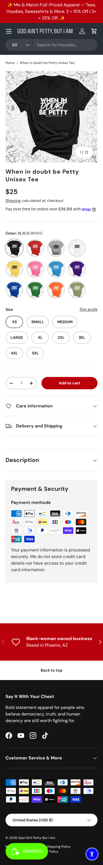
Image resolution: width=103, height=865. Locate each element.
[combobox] (51, 45)
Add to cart (69, 383)
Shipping (13, 200)
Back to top (51, 670)
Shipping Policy (59, 846)
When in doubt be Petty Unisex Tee (47, 63)
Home (10, 63)
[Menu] (9, 31)
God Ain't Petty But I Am (36, 838)
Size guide (89, 309)
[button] (94, 31)
